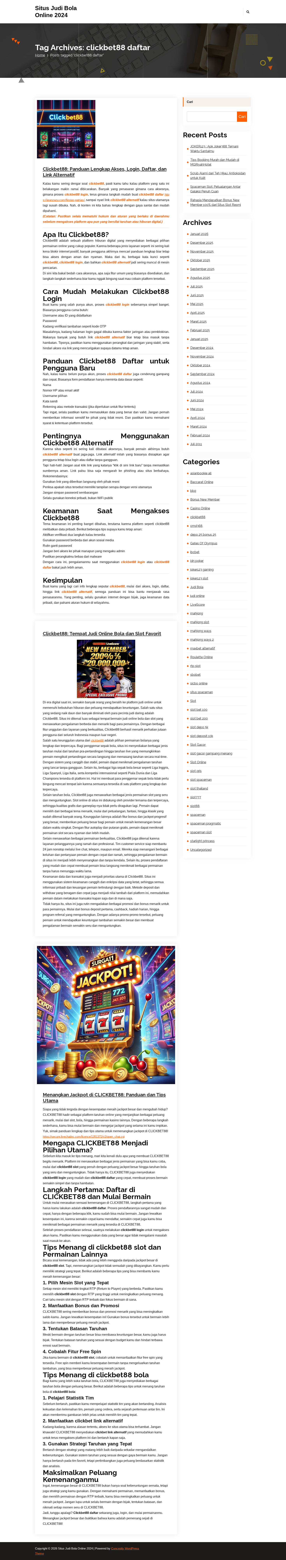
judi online (123, 588)
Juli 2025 (196, 286)
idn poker (197, 561)
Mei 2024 (197, 409)
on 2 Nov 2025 (61, 588)
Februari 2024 (200, 435)
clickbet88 (113, 157)
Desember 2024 (201, 348)
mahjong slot (199, 622)
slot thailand (199, 788)
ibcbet (194, 552)
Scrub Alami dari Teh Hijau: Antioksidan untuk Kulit (218, 175)
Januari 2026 (199, 234)
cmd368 (196, 526)
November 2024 (202, 356)
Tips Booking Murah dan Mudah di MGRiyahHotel (214, 162)
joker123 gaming (202, 569)
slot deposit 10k (201, 736)
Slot (193, 701)
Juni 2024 (197, 400)
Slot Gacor (198, 745)
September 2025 (202, 269)
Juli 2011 (196, 444)
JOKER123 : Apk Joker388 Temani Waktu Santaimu (214, 149)
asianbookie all (200, 473)
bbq (193, 491)
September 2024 (202, 374)
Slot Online (198, 762)
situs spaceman (201, 692)
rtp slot (195, 666)
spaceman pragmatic (205, 823)
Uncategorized (116, 1087)
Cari (190, 102)
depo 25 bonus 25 (203, 534)
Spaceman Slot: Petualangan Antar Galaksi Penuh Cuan (215, 189)
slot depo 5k (199, 727)
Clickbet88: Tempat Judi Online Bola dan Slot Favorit (102, 633)
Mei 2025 (196, 304)
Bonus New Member (205, 499)
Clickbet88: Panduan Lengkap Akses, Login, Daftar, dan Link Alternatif (105, 172)
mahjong (196, 613)
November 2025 (202, 251)
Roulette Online (201, 657)
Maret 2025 (198, 321)
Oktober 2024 (200, 365)
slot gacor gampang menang (211, 753)
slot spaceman (201, 780)
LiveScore (197, 604)
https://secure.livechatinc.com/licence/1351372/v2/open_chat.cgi (84, 1136)
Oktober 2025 (200, 260)
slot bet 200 (199, 718)
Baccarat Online (201, 482)
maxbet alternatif (202, 648)
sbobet (195, 674)
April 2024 (197, 418)
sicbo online (198, 683)
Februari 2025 (200, 330)
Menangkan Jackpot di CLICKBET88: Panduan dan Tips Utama (104, 1097)
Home (40, 55)
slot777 (195, 797)
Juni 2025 (197, 295)
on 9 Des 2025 (63, 157)
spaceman (197, 815)
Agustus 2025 (200, 278)
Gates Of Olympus (203, 543)
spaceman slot (201, 832)
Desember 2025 (201, 243)
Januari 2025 (199, 339)
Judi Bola (111, 588)
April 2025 (197, 313)
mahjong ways (200, 631)
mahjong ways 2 (202, 639)
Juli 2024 (196, 391)
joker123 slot (199, 578)
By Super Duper (89, 157)
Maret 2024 (198, 426)
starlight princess (202, 841)
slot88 (195, 806)
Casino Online (200, 508)
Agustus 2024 (200, 383)
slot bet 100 (198, 710)
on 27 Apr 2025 (63, 1087)
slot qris (196, 771)
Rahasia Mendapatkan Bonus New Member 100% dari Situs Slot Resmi (215, 202)
